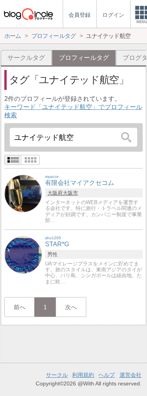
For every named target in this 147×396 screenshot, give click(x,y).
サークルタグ (26, 57)
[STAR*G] (23, 254)
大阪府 (55, 193)
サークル (57, 375)
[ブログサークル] (28, 14)
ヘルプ (106, 375)
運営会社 (131, 375)
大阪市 (70, 193)
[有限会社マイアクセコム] (23, 193)
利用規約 (83, 375)
